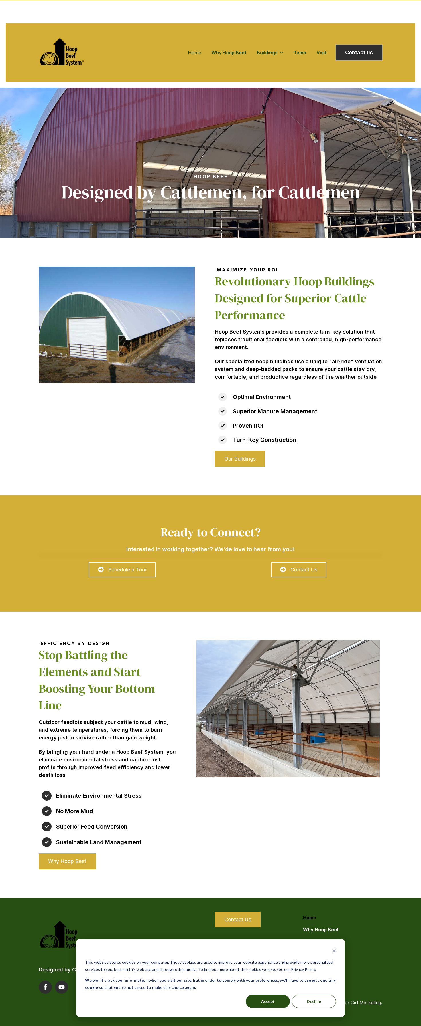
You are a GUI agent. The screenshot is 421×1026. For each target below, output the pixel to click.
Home (194, 52)
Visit (321, 52)
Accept (268, 1001)
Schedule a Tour (127, 570)
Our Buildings (240, 459)
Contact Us (303, 570)
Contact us (359, 52)
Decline (314, 1001)
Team (300, 52)
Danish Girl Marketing (357, 1002)
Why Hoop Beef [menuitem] (321, 929)
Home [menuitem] (309, 917)
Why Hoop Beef (229, 52)
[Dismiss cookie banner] (334, 951)
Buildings (267, 52)
